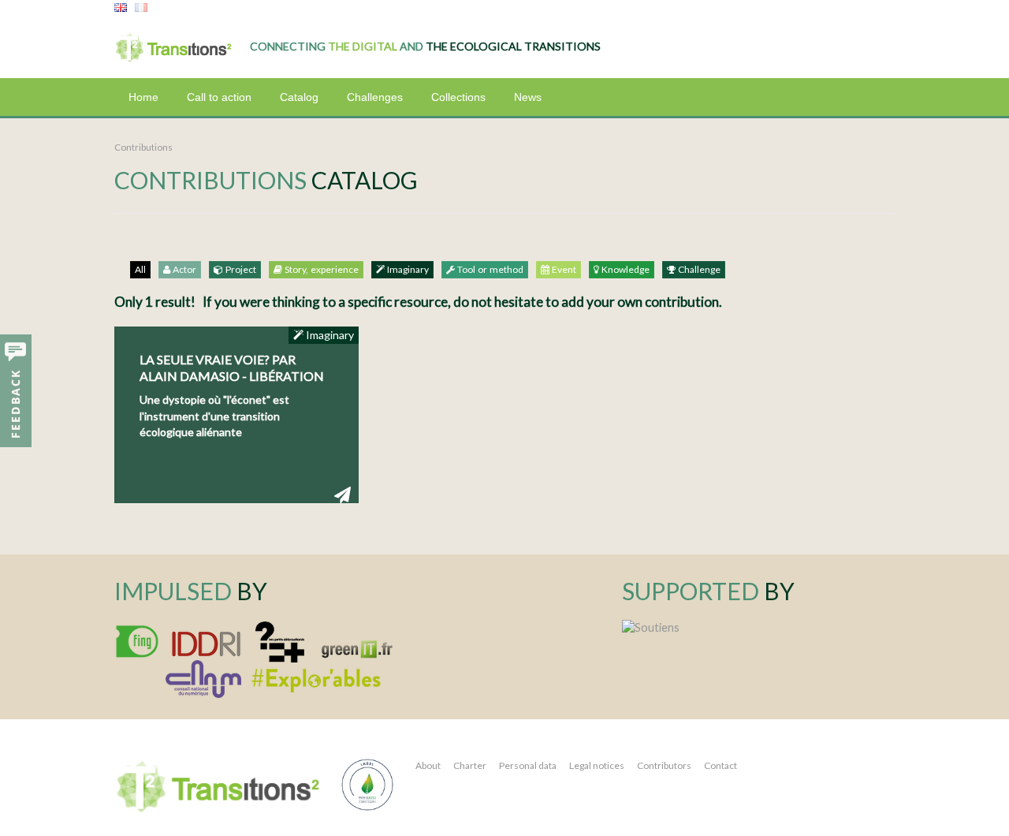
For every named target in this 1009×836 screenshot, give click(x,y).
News (528, 97)
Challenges (375, 97)
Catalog (299, 97)
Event (562, 269)
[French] (141, 8)
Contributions (143, 147)
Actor (183, 269)
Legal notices (596, 765)
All (140, 269)
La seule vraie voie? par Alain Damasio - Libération (232, 367)
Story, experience (320, 269)
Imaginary (407, 269)
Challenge (698, 269)
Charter (469, 765)
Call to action (219, 97)
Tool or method (489, 269)
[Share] (342, 494)
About (428, 765)
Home (143, 97)
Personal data (528, 765)
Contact (720, 765)
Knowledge (624, 269)
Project (239, 269)
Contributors (664, 765)
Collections (458, 97)
